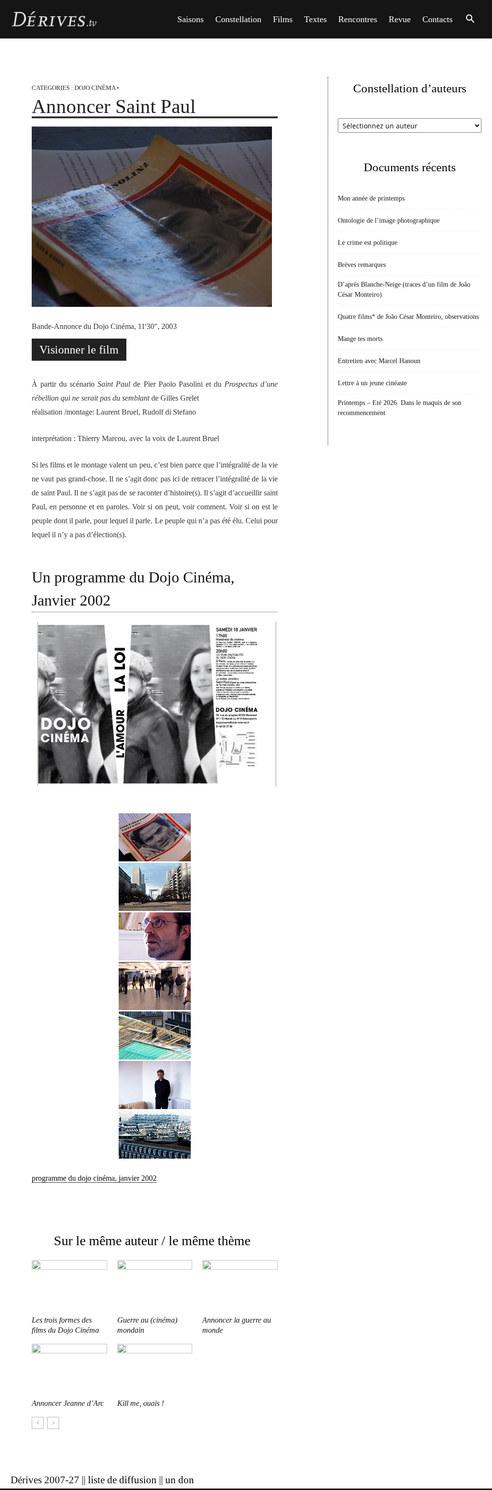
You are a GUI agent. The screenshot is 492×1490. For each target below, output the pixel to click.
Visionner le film (79, 349)
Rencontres (357, 19)
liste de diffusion (122, 1480)
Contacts (437, 19)
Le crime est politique (367, 242)
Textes (315, 19)
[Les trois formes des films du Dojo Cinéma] (69, 1286)
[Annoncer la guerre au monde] (240, 1286)
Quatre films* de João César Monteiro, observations (408, 316)
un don (179, 1480)
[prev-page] (38, 1423)
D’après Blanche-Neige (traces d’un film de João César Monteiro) (404, 289)
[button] (469, 20)
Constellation (238, 19)
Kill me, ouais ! (140, 1403)
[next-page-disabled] (53, 1423)
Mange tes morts (360, 338)
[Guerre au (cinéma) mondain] (155, 1286)
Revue (400, 19)
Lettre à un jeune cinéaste (372, 383)
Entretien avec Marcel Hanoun (379, 361)
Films (283, 19)
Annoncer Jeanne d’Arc (68, 1403)
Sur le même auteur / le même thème (152, 1240)
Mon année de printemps (371, 198)
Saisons (190, 19)
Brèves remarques (362, 264)
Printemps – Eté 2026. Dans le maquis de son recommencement (399, 408)
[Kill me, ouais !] (155, 1370)
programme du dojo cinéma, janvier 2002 (94, 1178)
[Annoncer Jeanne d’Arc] (69, 1370)
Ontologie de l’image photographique (389, 220)
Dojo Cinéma (94, 87)
